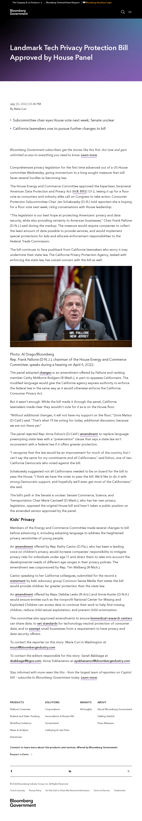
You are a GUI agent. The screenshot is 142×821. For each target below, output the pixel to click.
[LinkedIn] (71, 771)
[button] (28, 3)
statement (18, 581)
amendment (89, 434)
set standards (47, 624)
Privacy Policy (35, 790)
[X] (129, 771)
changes (45, 373)
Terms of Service (102, 790)
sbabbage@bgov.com (25, 661)
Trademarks (119, 790)
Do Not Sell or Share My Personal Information (68, 790)
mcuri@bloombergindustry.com (32, 647)
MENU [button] (130, 12)
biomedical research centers (111, 618)
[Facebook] (12, 771)
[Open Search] (123, 12)
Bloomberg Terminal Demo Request (63, 3)
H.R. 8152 (79, 192)
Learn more (89, 155)
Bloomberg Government (19, 12)
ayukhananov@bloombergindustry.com (102, 661)
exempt (34, 629)
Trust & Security (17, 790)
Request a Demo (19, 754)
